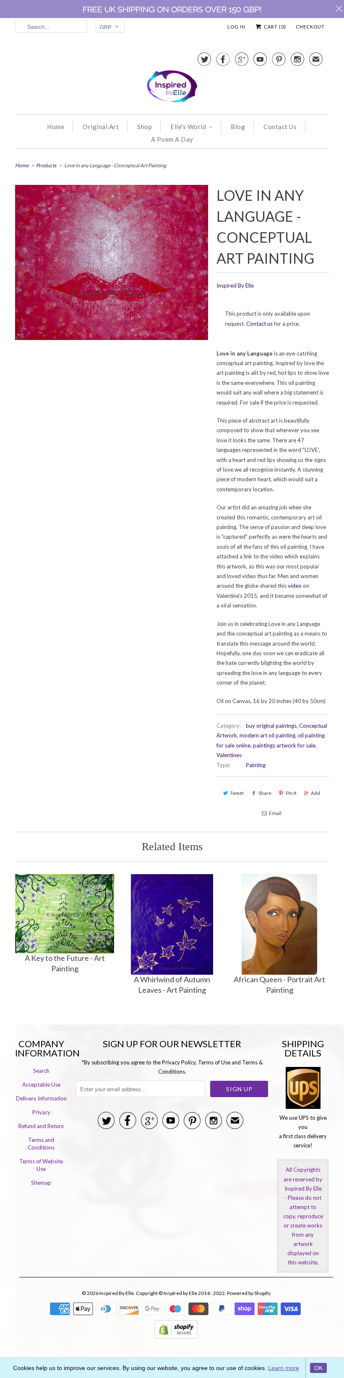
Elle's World (188, 126)
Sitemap (41, 1182)
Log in (236, 26)
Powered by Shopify (249, 1293)
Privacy (41, 1112)
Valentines (229, 755)
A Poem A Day (172, 139)
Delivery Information (41, 1098)
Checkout (310, 26)
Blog (238, 126)
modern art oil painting (267, 735)
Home (55, 126)
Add (315, 793)
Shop (144, 126)
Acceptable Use (41, 1084)
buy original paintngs (271, 725)
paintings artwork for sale (284, 745)
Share (264, 793)
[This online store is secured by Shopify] (176, 1336)
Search (41, 1070)
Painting (256, 765)
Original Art (101, 126)
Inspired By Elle (235, 285)
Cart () (274, 26)
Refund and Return (41, 1126)
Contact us (259, 323)
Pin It (291, 793)
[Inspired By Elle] (172, 79)
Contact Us (280, 126)
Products (46, 165)
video (295, 585)
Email (275, 813)
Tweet (237, 793)
